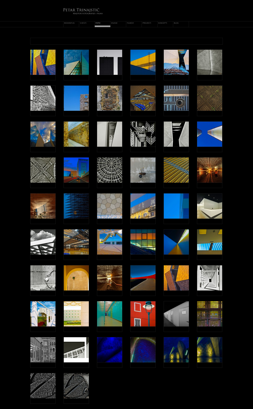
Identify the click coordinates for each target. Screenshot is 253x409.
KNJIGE (114, 23)
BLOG (176, 23)
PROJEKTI (147, 23)
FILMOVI (130, 23)
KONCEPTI (162, 23)
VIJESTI (83, 23)
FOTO (98, 23)
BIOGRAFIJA (69, 23)
